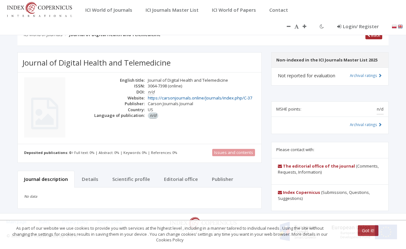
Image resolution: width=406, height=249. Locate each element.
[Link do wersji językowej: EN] (400, 26)
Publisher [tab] (222, 179)
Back (375, 35)
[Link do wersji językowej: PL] (394, 26)
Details (90, 179)
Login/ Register (361, 26)
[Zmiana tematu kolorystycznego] (322, 26)
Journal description (46, 179)
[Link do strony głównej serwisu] (39, 9)
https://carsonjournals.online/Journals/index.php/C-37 (200, 98)
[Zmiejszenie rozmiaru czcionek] (285, 26)
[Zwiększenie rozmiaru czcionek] (307, 26)
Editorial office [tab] (181, 179)
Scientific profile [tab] (131, 179)
